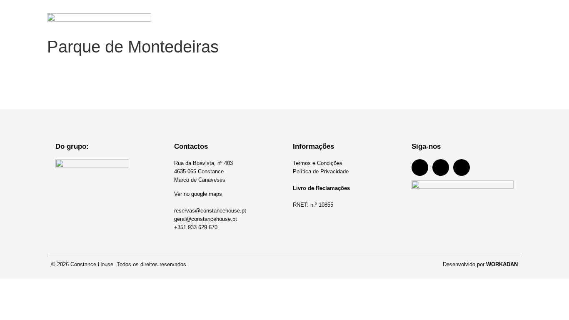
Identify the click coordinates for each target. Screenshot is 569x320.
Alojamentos (263, 16)
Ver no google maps (198, 194)
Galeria (411, 16)
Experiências (364, 16)
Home (219, 16)
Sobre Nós (313, 16)
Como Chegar (458, 16)
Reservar (509, 16)
